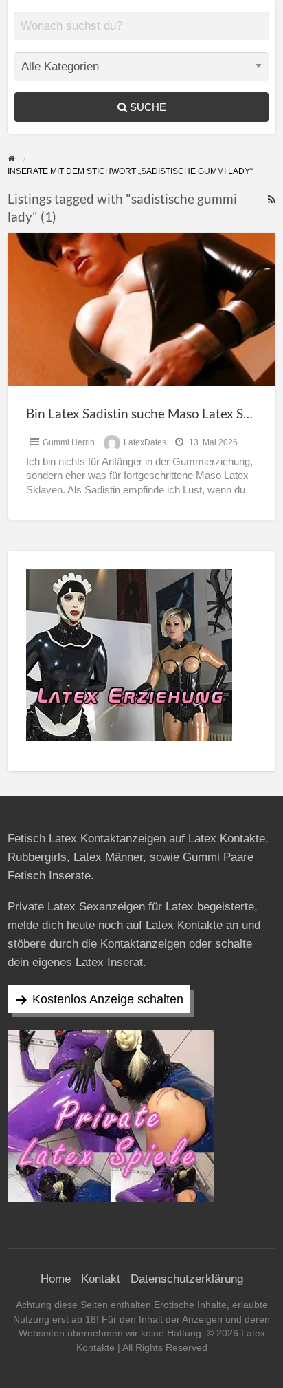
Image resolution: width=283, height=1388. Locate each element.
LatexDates (145, 442)
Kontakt (100, 1278)
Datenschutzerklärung (187, 1278)
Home (56, 1278)
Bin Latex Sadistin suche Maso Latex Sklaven (154, 413)
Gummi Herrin (69, 442)
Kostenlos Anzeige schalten (107, 999)
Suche (146, 107)
